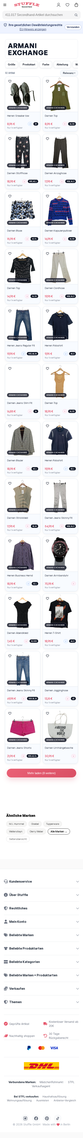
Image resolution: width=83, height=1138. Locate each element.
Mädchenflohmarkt (51, 1082)
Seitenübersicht (18, 838)
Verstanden (73, 27)
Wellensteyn (15, 831)
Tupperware (52, 823)
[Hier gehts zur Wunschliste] (67, 5)
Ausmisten (42, 1100)
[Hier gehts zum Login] (58, 5)
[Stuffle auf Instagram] (25, 1118)
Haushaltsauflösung (54, 1096)
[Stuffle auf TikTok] (58, 1118)
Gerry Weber (36, 831)
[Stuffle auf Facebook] (36, 1118)
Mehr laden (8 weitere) (41, 773)
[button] (5, 5)
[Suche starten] (76, 14)
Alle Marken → (59, 831)
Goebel (35, 823)
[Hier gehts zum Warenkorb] (76, 5)
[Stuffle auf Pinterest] (47, 1118)
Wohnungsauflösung (19, 1100)
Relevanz (69, 73)
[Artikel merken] (10, 81)
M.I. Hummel (16, 823)
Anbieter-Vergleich (65, 1100)
